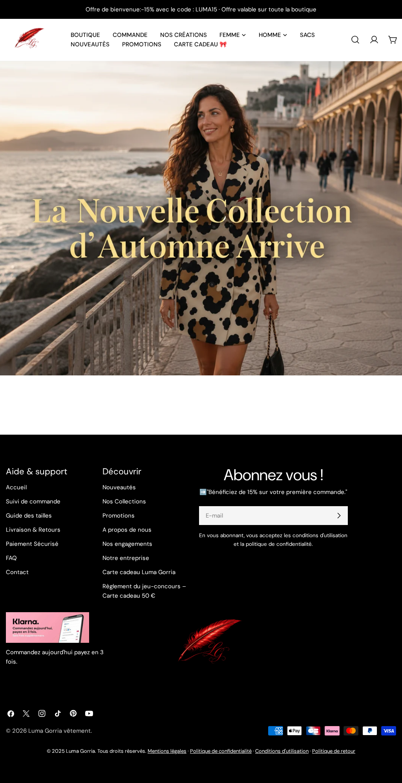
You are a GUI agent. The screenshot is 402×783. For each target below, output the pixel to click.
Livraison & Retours (33, 530)
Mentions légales (167, 751)
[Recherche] (355, 40)
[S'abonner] (339, 515)
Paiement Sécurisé (32, 544)
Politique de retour (333, 751)
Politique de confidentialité (221, 751)
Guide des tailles (29, 516)
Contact (17, 572)
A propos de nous (127, 530)
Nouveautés (119, 487)
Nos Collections (124, 501)
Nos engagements (127, 544)
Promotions (118, 516)
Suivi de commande (33, 501)
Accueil (16, 487)
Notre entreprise (125, 558)
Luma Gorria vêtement (59, 731)
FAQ (11, 558)
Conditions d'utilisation (282, 751)
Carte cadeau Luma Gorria (138, 572)
